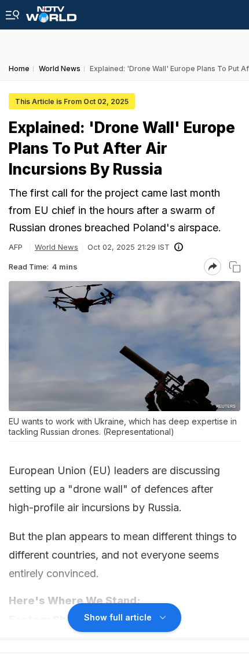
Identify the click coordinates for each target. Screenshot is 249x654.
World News (56, 247)
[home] (51, 11)
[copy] (234, 266)
